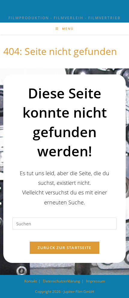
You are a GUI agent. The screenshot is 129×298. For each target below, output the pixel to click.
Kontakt (30, 281)
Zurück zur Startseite (64, 247)
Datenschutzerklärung (61, 281)
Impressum (95, 281)
